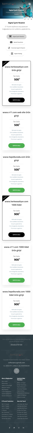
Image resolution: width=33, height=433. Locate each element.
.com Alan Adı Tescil (22, 404)
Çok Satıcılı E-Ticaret (7, 414)
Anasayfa (8, 12)
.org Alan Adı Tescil (22, 408)
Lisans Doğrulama (6, 391)
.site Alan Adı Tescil (22, 416)
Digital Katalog (18, 53)
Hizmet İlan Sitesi (6, 418)
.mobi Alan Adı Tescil (22, 418)
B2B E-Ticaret (5, 406)
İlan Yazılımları (5, 412)
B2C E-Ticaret (5, 404)
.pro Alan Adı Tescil (22, 414)
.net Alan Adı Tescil (22, 406)
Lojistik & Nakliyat (21, 395)
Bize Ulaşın (5, 381)
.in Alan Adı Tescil (21, 410)
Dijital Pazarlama (16, 12)
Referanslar (5, 383)
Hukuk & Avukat (21, 397)
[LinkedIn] (23, 428)
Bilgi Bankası (5, 389)
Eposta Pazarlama (18, 42)
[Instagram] (19, 428)
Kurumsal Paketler (22, 389)
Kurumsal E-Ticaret (7, 416)
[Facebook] (9, 428)
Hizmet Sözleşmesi (7, 395)
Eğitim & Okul (20, 391)
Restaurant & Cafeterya (23, 393)
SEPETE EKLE (16, 100)
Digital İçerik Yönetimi (18, 36)
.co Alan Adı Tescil (22, 412)
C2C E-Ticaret (5, 408)
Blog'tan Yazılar (6, 387)
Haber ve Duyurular (7, 385)
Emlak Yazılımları (21, 384)
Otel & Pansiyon (21, 387)
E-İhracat (4, 410)
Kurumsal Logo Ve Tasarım (18, 48)
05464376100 (16, 344)
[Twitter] (14, 428)
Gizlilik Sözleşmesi (6, 393)
